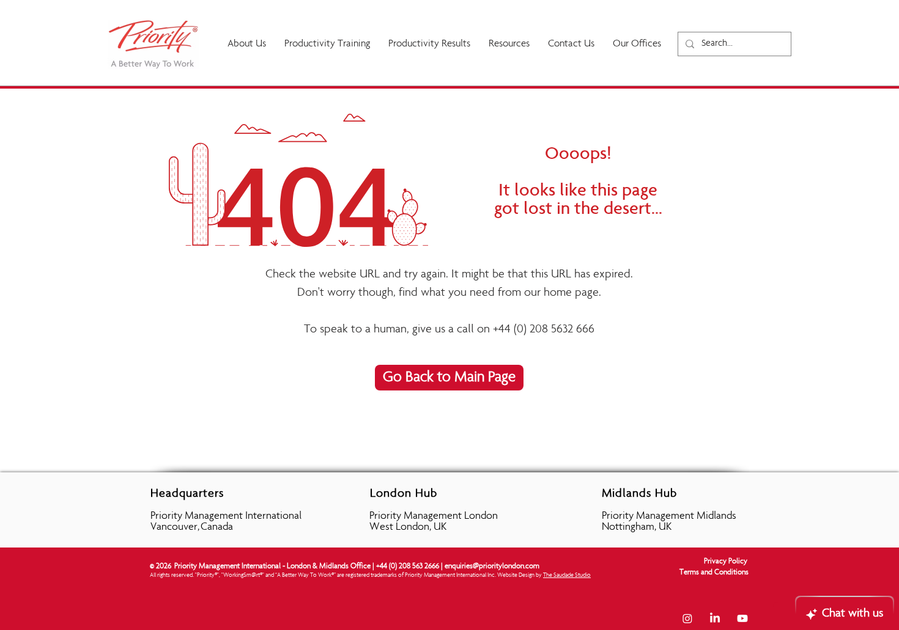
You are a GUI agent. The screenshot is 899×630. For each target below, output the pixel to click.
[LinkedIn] (715, 618)
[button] (429, 44)
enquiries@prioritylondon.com (492, 567)
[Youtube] (742, 618)
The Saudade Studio (567, 576)
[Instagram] (687, 618)
